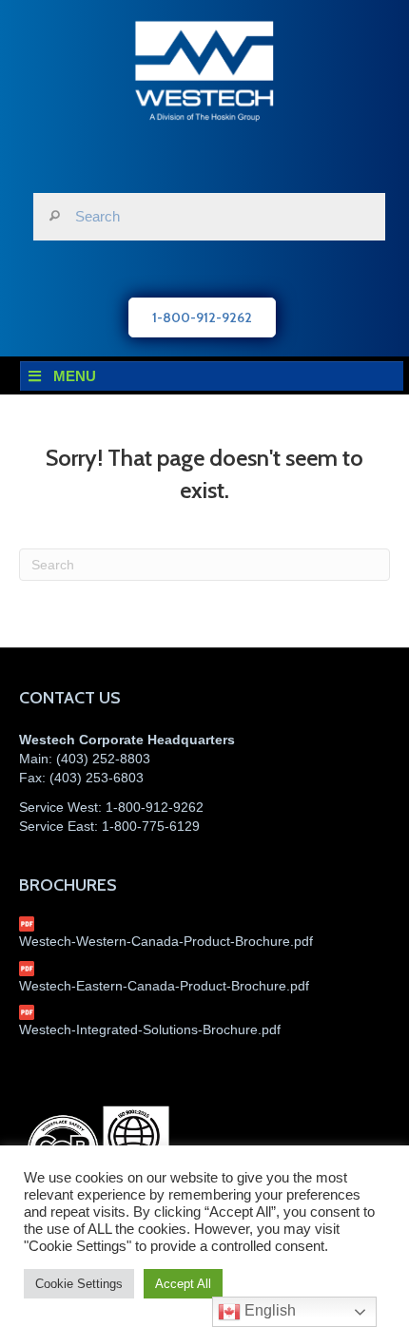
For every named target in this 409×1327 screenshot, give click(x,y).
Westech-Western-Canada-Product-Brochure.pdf (166, 941)
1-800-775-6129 (151, 826)
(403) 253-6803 (96, 777)
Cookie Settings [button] (79, 1284)
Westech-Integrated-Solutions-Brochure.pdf (150, 1029)
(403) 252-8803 (103, 758)
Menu (74, 376)
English (268, 1310)
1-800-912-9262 (155, 807)
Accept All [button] (183, 1284)
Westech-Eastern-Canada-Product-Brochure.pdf (164, 985)
